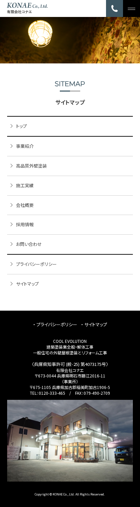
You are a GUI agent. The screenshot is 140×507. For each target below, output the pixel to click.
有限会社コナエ (70, 370)
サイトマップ (27, 283)
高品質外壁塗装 (31, 165)
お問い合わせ (29, 244)
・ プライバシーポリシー (55, 324)
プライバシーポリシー (36, 264)
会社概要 (25, 205)
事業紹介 (25, 146)
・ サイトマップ (94, 324)
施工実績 (25, 185)
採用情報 (25, 224)
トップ (21, 126)
